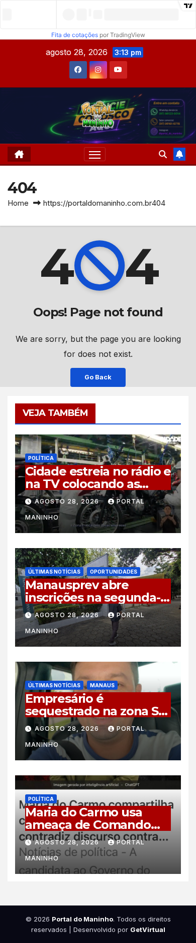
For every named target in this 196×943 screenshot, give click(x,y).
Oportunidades (113, 572)
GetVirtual (147, 929)
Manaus (102, 685)
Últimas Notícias (54, 572)
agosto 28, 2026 (68, 501)
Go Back (98, 377)
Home (18, 203)
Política (41, 458)
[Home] (19, 154)
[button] (163, 154)
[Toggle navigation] (95, 154)
